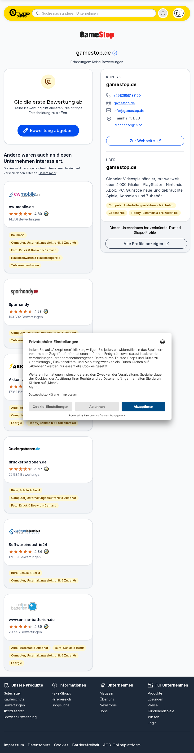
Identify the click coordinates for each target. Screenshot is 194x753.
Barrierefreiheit (85, 745)
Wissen (153, 717)
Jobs (104, 711)
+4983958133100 (127, 95)
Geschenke (117, 213)
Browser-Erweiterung (20, 717)
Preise (153, 705)
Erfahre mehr (47, 173)
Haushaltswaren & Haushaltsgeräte (35, 258)
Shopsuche (61, 705)
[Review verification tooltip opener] (115, 53)
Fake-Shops (61, 693)
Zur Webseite (142, 140)
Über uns (107, 699)
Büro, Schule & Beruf (25, 490)
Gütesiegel (12, 693)
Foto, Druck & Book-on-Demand (33, 250)
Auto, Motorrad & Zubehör (29, 648)
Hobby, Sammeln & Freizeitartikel (154, 213)
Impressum (14, 745)
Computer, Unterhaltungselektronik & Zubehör (141, 205)
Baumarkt (17, 235)
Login (152, 723)
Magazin (106, 693)
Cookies (61, 745)
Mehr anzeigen (126, 125)
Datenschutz (39, 745)
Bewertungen (14, 705)
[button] (163, 13)
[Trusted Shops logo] (19, 13)
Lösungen (155, 699)
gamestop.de (124, 103)
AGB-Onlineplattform (122, 745)
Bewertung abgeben (51, 130)
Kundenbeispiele (161, 711)
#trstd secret (14, 711)
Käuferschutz (14, 699)
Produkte (155, 693)
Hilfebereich (61, 699)
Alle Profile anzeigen (143, 243)
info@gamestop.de (129, 111)
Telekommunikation (25, 265)
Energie (16, 423)
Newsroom (108, 705)
